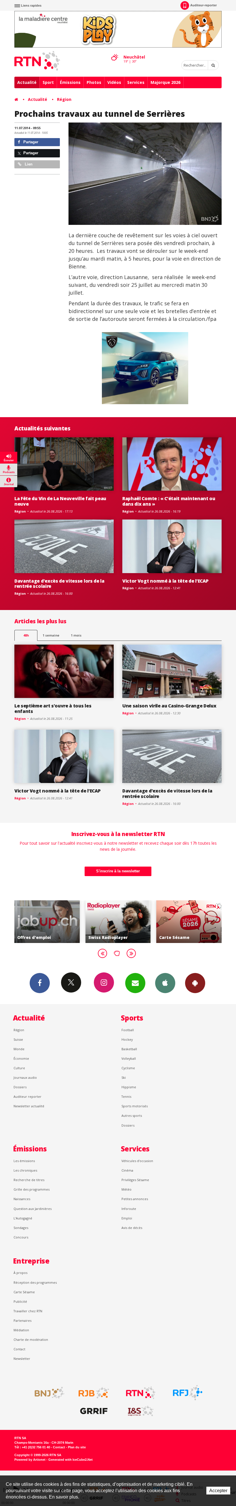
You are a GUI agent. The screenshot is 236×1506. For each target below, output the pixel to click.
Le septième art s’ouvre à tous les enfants (52, 708)
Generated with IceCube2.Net (70, 1459)
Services (135, 82)
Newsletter (22, 1358)
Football (127, 1030)
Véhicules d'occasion (137, 1161)
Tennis (126, 1096)
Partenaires (22, 1320)
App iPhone (165, 983)
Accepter (218, 1490)
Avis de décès (131, 1228)
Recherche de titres (29, 1180)
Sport (48, 82)
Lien (28, 164)
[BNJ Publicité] (46, 1392)
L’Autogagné (23, 1218)
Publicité (20, 1301)
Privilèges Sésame (135, 1180)
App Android (195, 983)
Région (64, 99)
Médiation (21, 1330)
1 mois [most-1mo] (76, 635)
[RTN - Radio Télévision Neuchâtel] (140, 1392)
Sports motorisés (134, 1106)
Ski (123, 1077)
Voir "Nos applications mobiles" (190, 921)
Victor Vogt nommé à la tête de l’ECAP (165, 581)
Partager (30, 142)
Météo (126, 1189)
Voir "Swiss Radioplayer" (48, 921)
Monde (19, 1049)
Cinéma (127, 1170)
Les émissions (24, 1161)
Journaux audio (25, 1077)
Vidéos (114, 82)
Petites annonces (134, 1199)
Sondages (21, 1228)
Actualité (27, 82)
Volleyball (128, 1058)
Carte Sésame (24, 1292)
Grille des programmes (32, 1189)
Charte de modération (31, 1339)
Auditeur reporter (27, 1096)
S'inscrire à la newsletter (118, 871)
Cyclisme (128, 1068)
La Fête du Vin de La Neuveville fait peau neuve (60, 501)
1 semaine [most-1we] (51, 635)
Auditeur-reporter (203, 5)
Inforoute (128, 1209)
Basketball (129, 1049)
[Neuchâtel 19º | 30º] (114, 52)
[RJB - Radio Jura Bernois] (93, 1392)
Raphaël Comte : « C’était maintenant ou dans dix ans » (168, 501)
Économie (21, 1058)
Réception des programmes (35, 1282)
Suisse (18, 1039)
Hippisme (128, 1087)
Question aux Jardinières (33, 1209)
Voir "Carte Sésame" (120, 921)
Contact (19, 1349)
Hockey (127, 1039)
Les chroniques (25, 1170)
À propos (20, 1273)
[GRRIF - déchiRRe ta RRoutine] (93, 1411)
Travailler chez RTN (28, 1311)
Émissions (70, 82)
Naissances (22, 1199)
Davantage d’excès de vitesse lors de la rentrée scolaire (59, 584)
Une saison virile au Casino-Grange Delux (169, 706)
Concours (21, 1237)
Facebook (40, 983)
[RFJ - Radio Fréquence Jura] (187, 1392)
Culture (19, 1068)
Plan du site (77, 1447)
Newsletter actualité (29, 1106)
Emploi (126, 1218)
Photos (94, 82)
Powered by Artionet (29, 1459)
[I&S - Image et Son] (140, 1411)
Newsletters (135, 983)
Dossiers (20, 1087)
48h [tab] (26, 635)
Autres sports (131, 1115)
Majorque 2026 (165, 82)
